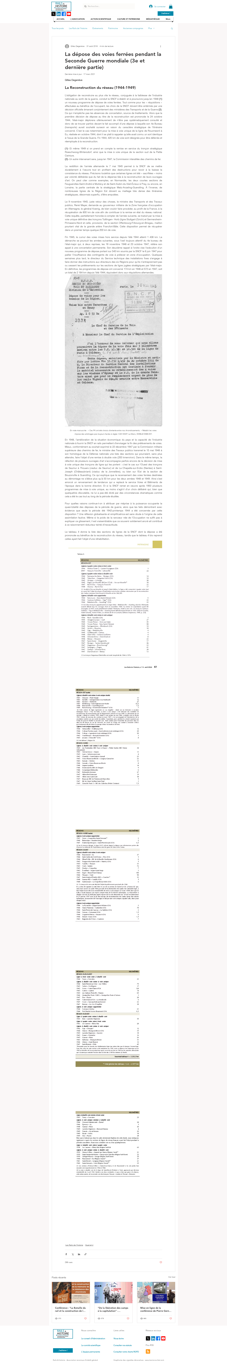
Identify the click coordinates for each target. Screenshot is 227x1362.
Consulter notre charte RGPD (126, 1351)
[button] (171, 6)
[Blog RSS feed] (148, 1351)
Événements (97, 28)
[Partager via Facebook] (66, 1254)
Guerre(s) (89, 1245)
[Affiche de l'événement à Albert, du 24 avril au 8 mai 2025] (114, 1292)
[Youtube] (69, 14)
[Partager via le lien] (85, 1254)
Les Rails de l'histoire (78, 28)
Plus (150, 28)
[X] (53, 14)
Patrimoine (113, 28)
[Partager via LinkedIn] (79, 1254)
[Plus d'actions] (160, 46)
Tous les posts (58, 28)
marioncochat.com (156, 1360)
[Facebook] (64, 14)
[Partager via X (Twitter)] (72, 1254)
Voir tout (171, 1277)
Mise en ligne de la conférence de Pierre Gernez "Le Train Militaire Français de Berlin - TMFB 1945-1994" (156, 1309)
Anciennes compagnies (133, 28)
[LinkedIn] (58, 14)
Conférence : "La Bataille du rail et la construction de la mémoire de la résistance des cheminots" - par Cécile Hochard (70, 1309)
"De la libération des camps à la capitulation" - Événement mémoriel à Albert (113, 1309)
